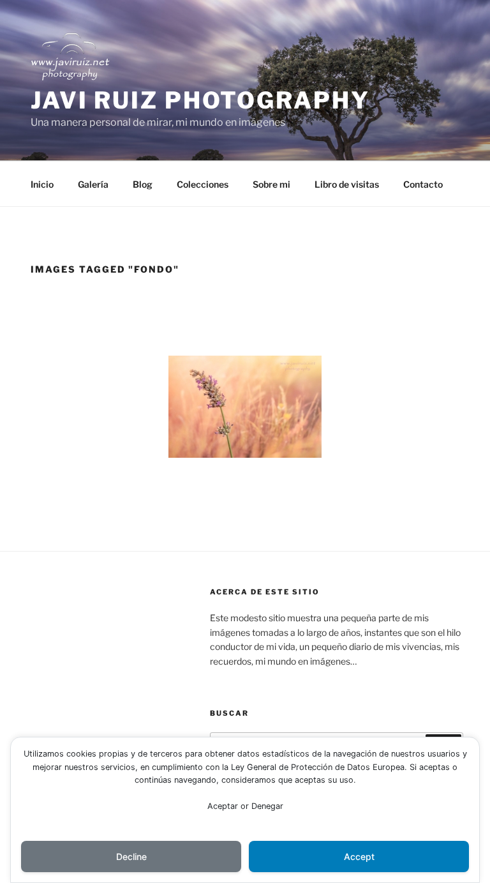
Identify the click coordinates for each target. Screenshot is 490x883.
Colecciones (202, 184)
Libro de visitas (347, 184)
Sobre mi (271, 184)
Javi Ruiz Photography (200, 100)
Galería (93, 184)
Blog (142, 184)
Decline (131, 856)
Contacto (423, 184)
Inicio (42, 184)
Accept (359, 856)
